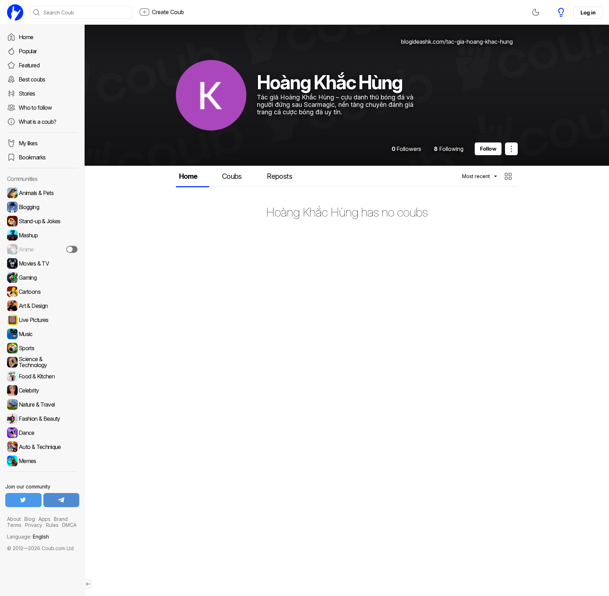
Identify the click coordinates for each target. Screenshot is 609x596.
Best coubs (32, 79)
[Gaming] (42, 277)
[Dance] (42, 433)
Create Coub (168, 12)
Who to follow (35, 107)
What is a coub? (37, 121)
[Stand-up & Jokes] (42, 221)
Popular (28, 51)
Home (26, 37)
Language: (28, 537)
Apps (44, 519)
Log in (587, 12)
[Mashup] (42, 235)
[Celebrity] (42, 390)
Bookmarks (32, 157)
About (14, 519)
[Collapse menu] (88, 584)
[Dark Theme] (535, 12)
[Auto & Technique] (42, 447)
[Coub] (15, 12)
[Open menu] (511, 148)
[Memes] (42, 461)
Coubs (232, 176)
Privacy (33, 525)
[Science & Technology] (42, 362)
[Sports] (42, 348)
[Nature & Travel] (42, 404)
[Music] (42, 334)
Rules (52, 525)
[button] (509, 176)
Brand (61, 519)
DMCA (69, 525)
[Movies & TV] (42, 263)
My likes (28, 143)
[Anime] (42, 249)
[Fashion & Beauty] (42, 419)
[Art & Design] (42, 306)
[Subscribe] (72, 249)
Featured (29, 65)
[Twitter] (23, 500)
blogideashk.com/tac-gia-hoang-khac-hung (457, 41)
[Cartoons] (42, 292)
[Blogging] (42, 207)
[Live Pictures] (42, 320)
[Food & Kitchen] (42, 376)
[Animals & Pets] (42, 193)
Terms (14, 525)
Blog (29, 519)
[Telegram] (61, 500)
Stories (27, 93)
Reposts (279, 176)
